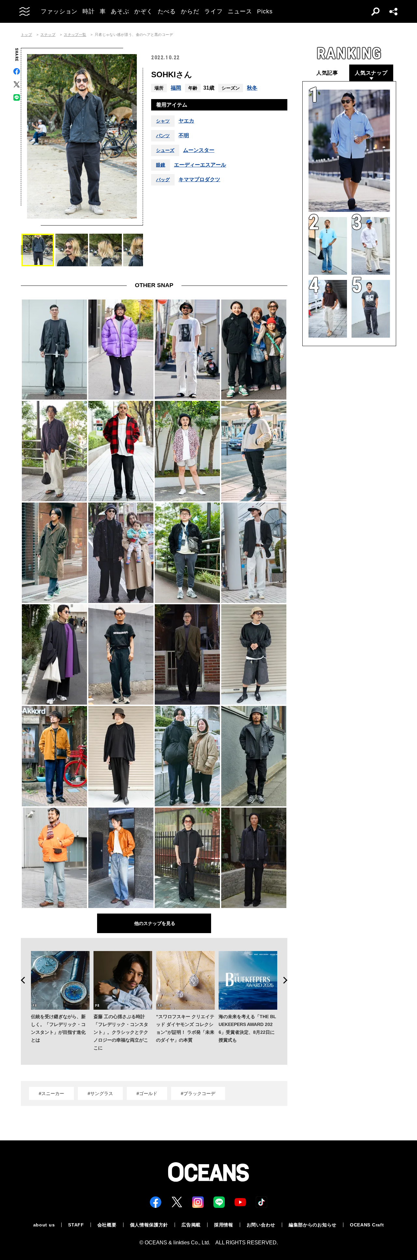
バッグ (163, 179)
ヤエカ (186, 121)
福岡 (176, 88)
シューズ (165, 150)
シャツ (163, 121)
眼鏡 (160, 165)
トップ (26, 35)
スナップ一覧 (75, 35)
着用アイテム (171, 105)
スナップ (47, 35)
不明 (184, 135)
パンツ (163, 135)
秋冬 (252, 88)
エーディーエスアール (200, 165)
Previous (21, 980)
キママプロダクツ (199, 179)
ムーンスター (198, 150)
